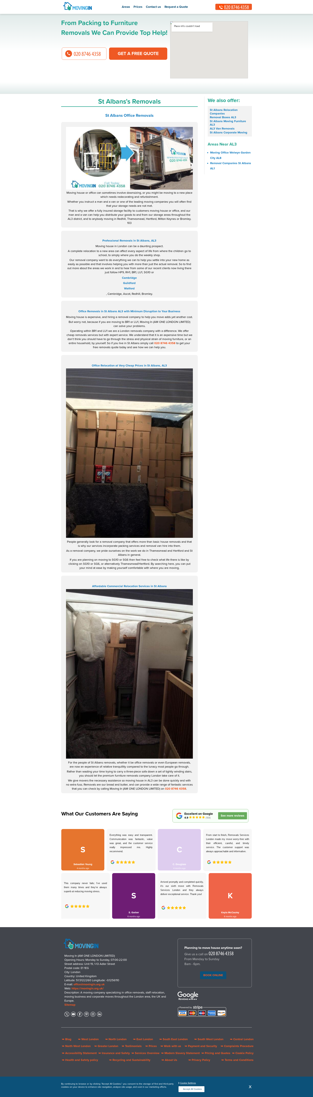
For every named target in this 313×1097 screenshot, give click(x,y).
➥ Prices (151, 1046)
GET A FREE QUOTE (138, 53)
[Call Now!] (221, 954)
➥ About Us (169, 1060)
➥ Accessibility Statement (79, 1053)
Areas (126, 7)
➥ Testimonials (132, 1046)
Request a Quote (176, 7)
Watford (129, 288)
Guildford (129, 283)
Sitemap (69, 1005)
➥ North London (116, 1039)
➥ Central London (241, 1039)
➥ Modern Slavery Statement (180, 1053)
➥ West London (88, 1039)
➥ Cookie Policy (242, 1053)
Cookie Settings (188, 1083)
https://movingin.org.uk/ (88, 988)
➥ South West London (208, 1039)
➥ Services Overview (145, 1053)
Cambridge (129, 278)
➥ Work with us (171, 1046)
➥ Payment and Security (201, 1046)
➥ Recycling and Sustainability (129, 1060)
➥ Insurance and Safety (114, 1053)
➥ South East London (173, 1039)
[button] (66, 870)
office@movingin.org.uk (89, 984)
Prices (138, 7)
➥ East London (143, 1039)
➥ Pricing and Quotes (215, 1053)
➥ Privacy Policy (199, 1060)
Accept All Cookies (192, 1089)
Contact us (153, 7)
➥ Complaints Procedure (237, 1046)
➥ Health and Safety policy (80, 1060)
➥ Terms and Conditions (237, 1060)
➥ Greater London (106, 1046)
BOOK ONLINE (213, 975)
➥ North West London (76, 1046)
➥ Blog (66, 1039)
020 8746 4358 (164, 343)
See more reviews (232, 815)
